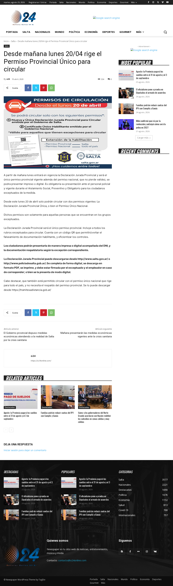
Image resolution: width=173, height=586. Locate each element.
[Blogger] (122, 551)
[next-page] (11, 430)
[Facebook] (149, 2)
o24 (8, 79)
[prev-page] (6, 430)
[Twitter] (158, 2)
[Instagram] (153, 2)
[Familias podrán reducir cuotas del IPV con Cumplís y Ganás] (58, 397)
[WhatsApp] (51, 87)
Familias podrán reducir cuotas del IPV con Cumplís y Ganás (57, 414)
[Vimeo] (163, 2)
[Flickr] (138, 551)
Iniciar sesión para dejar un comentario (25, 450)
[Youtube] (167, 2)
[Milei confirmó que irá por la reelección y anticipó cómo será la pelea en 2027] (126, 124)
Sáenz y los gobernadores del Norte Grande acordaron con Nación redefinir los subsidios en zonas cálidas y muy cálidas (94, 417)
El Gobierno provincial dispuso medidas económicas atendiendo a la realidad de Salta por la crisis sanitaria (29, 336)
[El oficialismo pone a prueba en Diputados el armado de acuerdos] (126, 93)
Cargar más (142, 137)
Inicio (6, 41)
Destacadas (10, 407)
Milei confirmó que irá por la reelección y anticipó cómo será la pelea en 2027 (151, 124)
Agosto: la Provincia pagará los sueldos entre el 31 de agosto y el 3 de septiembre (20, 415)
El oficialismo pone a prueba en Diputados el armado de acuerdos (151, 91)
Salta (13, 41)
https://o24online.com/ (41, 361)
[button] (165, 32)
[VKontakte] (155, 551)
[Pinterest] (43, 87)
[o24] (17, 358)
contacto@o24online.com (72, 560)
